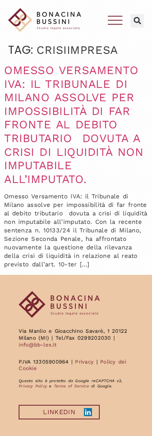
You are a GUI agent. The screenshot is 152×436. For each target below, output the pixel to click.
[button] (137, 21)
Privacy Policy (33, 386)
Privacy (84, 362)
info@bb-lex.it (37, 345)
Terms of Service (71, 386)
